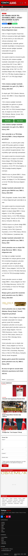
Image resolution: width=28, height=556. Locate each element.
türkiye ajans (4, 500)
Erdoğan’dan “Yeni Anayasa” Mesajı (12, 432)
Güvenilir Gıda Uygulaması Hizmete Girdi (13, 398)
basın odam (4, 503)
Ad (3, 449)
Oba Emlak (7, 120)
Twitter (9, 23)
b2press (3, 501)
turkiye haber (10, 503)
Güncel (20, 498)
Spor (2, 530)
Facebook (4, 23)
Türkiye (11, 498)
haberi (7, 498)
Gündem (7, 9)
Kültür (2, 526)
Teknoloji (3, 528)
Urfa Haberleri (21, 500)
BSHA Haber (16, 503)
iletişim (2, 538)
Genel (19, 501)
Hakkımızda (3, 543)
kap (22, 501)
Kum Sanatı (20, 120)
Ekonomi (4, 397)
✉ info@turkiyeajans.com (6, 550)
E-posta (4, 453)
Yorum (3, 439)
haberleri (15, 498)
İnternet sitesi (5, 457)
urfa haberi (16, 500)
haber (3, 498)
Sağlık (24, 498)
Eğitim (21, 503)
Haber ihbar (3, 541)
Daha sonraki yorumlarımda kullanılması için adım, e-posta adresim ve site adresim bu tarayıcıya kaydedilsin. (14, 462)
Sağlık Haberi (9, 501)
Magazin (3, 531)
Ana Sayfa (3, 9)
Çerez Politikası (4, 537)
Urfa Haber (10, 500)
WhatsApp (15, 23)
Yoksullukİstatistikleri (10, 379)
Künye (2, 540)
